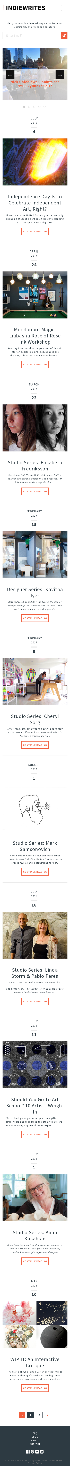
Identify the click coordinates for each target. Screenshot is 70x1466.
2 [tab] (29, 107)
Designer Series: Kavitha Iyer (35, 592)
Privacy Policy (35, 1463)
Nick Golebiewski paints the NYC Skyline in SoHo (34, 83)
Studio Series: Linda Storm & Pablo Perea (35, 973)
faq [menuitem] (35, 1433)
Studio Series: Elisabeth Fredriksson (35, 465)
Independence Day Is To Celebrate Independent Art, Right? (35, 202)
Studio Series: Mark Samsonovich (35, 846)
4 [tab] (39, 107)
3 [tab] (34, 107)
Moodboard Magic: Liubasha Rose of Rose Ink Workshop (35, 335)
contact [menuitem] (35, 1443)
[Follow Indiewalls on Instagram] (37, 1451)
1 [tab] (24, 107)
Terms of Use (55, 1460)
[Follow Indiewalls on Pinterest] (33, 1451)
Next (60, 74)
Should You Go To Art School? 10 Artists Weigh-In (35, 1105)
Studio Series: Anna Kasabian (35, 1235)
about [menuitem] (35, 1440)
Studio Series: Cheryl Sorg (35, 719)
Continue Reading (35, 231)
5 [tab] (44, 107)
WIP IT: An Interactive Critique (35, 1362)
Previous (10, 74)
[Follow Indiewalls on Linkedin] (42, 1451)
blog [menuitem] (35, 1436)
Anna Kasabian (16, 1245)
